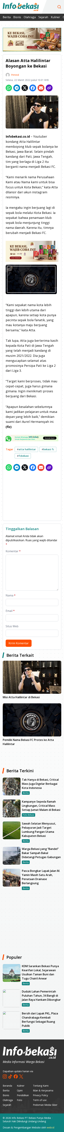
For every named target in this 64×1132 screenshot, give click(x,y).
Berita (7, 17)
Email (10, 611)
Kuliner (55, 17)
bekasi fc (48, 449)
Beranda (7, 1085)
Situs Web (12, 626)
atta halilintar (26, 449)
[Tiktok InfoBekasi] (10, 1076)
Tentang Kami (40, 1085)
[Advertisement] (32, 496)
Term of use (40, 1100)
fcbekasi (23, 455)
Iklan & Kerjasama (43, 1090)
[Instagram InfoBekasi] (5, 1076)
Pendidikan (23, 1095)
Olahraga (30, 17)
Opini (20, 1090)
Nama (11, 595)
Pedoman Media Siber (45, 1104)
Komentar (13, 551)
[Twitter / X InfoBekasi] (21, 1076)
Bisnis (17, 17)
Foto (19, 1100)
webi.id (50, 1127)
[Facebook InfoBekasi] (16, 1076)
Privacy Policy (40, 1095)
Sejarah (43, 17)
